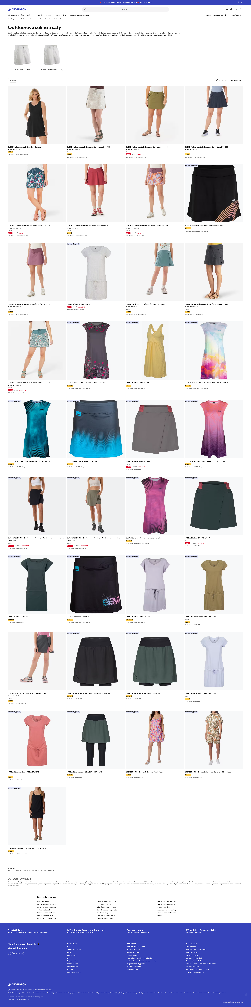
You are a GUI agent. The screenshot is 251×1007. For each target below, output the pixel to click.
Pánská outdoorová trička (46, 913)
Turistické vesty (102, 913)
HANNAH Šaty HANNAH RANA (137, 383)
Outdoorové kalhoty (44, 901)
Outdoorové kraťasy (104, 904)
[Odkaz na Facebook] (9, 953)
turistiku (50, 882)
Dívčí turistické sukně (22, 70)
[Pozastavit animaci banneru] (238, 2)
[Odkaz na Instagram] (18, 953)
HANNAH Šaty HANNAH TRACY (138, 617)
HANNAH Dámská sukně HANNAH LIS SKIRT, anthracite (88, 693)
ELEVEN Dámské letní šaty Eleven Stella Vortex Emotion (206, 383)
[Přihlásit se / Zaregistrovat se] (236, 9)
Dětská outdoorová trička (106, 915)
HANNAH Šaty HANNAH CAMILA (20, 617)
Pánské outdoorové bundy (46, 918)
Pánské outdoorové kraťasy (166, 910)
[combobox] (237, 80)
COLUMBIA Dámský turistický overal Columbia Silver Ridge (208, 772)
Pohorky (159, 915)
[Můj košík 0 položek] (240, 9)
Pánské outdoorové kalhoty (47, 907)
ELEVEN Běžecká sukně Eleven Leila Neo (82, 461)
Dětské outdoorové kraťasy (166, 913)
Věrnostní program (235, 15)
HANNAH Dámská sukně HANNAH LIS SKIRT (143, 693)
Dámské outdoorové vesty (165, 904)
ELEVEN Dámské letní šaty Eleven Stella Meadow (86, 383)
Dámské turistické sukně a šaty (52, 70)
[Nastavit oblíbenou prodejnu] (226, 9)
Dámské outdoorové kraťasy (166, 901)
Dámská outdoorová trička (106, 901)
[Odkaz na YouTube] (13, 953)
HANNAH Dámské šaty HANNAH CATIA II (200, 617)
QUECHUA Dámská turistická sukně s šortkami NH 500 (88, 147)
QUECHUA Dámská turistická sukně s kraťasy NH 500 (147, 147)
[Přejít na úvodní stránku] (17, 9)
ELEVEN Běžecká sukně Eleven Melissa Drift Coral (204, 226)
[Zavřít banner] (241, 2)
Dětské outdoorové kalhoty (106, 907)
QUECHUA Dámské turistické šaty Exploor (24, 147)
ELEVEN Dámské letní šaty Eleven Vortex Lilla (143, 538)
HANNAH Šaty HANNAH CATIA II (79, 304)
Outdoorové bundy (43, 910)
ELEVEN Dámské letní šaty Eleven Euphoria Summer (205, 461)
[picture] (37, 115)
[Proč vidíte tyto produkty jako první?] (217, 80)
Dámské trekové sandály (105, 918)
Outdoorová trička (163, 907)
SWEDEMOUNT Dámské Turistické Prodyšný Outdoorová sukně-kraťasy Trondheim (36, 539)
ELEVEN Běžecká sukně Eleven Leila (80, 617)
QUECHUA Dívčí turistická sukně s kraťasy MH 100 (145, 304)
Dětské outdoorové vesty (46, 915)
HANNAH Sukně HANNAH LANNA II (139, 461)
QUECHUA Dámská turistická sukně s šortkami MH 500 (206, 147)
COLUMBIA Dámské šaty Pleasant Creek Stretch (27, 848)
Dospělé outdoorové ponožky (107, 910)
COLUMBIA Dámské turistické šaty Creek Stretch (145, 772)
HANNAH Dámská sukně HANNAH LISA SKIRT (84, 772)
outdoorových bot (165, 35)
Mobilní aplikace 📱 (219, 15)
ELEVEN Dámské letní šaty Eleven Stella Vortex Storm (29, 461)
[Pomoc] (231, 9)
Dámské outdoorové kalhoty (47, 904)
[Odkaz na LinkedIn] (22, 953)
